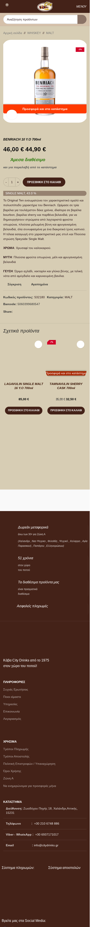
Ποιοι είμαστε (12, 696)
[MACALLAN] (23, 500)
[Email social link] (20, 312)
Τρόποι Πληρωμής (16, 749)
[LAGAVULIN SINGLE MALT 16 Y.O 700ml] (23, 358)
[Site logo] (45, 6)
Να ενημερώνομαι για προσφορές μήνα (29, 786)
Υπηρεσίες (10, 704)
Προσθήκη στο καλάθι (44, 182)
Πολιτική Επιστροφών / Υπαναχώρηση (29, 763)
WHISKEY (34, 33)
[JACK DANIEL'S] (66, 500)
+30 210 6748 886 (46, 823)
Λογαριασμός (12, 718)
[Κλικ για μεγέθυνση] (11, 114)
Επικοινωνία (11, 711)
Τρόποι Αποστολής (16, 756)
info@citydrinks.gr (46, 845)
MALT (50, 33)
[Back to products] (78, 33)
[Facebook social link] (15, 312)
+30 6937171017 (47, 834)
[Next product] (84, 33)
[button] (23, 410)
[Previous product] (73, 33)
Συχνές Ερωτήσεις (15, 689)
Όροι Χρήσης (12, 771)
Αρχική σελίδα (12, 33)
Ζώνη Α (8, 778)
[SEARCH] (82, 19)
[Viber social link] (25, 312)
